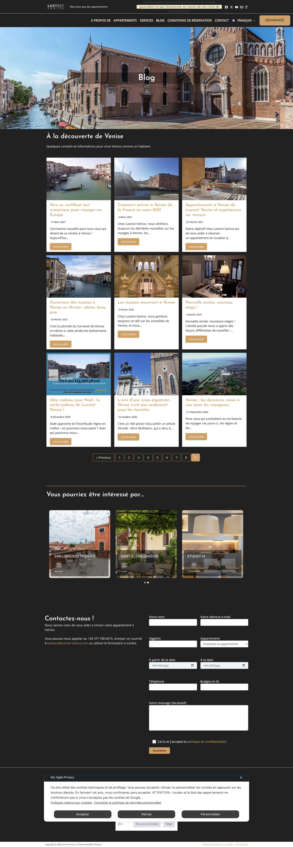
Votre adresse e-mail (215, 617)
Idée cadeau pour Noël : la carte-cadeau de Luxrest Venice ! (75, 405)
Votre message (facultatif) (167, 703)
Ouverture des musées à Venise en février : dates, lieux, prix (78, 307)
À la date (206, 660)
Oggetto (155, 638)
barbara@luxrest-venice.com (67, 643)
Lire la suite (60, 246)
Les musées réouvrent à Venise (146, 303)
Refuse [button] (146, 814)
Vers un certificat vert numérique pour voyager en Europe (76, 210)
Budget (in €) (209, 681)
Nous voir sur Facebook (147, 823)
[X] (231, 7)
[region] (146, 544)
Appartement (210, 638)
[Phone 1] (246, 7)
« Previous (103, 457)
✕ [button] (241, 777)
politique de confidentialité (206, 742)
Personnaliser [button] (210, 814)
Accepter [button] (82, 814)
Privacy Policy (242, 844)
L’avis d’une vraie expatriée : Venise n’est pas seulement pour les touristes (144, 405)
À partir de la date (162, 660)
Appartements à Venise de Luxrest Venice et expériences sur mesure (213, 210)
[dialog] (146, 797)
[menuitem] (243, 20)
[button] (275, 20)
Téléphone (156, 681)
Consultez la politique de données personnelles (127, 802)
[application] (253, 20)
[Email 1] (241, 7)
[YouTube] (236, 7)
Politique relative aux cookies (71, 802)
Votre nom (156, 617)
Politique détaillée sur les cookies (217, 844)
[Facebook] (226, 7)
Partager (169, 824)
